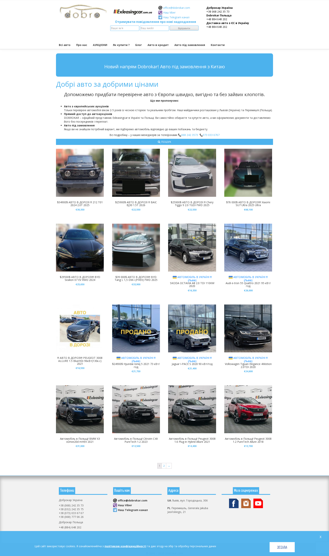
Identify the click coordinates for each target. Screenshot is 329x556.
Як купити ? (121, 45)
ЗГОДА (282, 547)
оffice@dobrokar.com (176, 8)
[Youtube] (258, 503)
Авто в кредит (158, 45)
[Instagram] (246, 503)
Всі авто (64, 45)
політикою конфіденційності (125, 546)
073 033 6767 (211, 135)
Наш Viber (169, 12)
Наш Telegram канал (176, 17)
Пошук (165, 142)
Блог (138, 45)
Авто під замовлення (189, 45)
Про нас (81, 45)
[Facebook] (234, 503)
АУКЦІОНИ (100, 45)
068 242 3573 (189, 135)
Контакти (218, 45)
